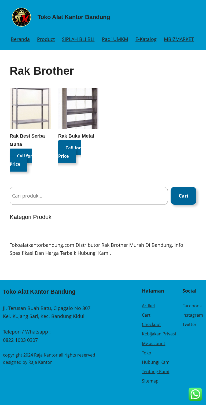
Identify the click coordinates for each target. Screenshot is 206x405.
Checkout (151, 324)
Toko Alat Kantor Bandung (74, 17)
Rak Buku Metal (76, 136)
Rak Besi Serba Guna (27, 140)
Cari (183, 195)
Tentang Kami (155, 371)
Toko (146, 353)
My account (153, 343)
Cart (146, 315)
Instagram (192, 315)
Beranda (20, 39)
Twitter (189, 324)
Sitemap (150, 381)
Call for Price (21, 160)
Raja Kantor (40, 362)
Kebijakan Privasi (159, 334)
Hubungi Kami (156, 362)
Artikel (148, 306)
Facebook (192, 306)
